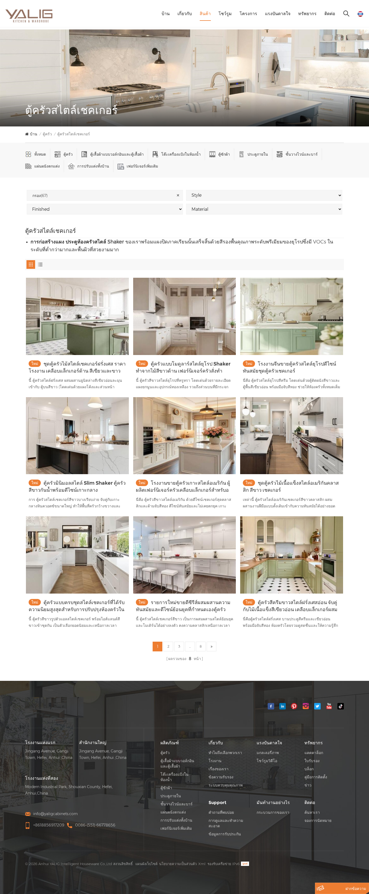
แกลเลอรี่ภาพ (268, 752)
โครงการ (248, 13)
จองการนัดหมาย (317, 820)
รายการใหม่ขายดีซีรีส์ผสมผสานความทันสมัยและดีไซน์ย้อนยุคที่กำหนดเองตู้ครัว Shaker (183, 606)
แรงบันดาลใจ (277, 13)
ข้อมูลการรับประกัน (225, 834)
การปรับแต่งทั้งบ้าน (93, 166)
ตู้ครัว (47, 134)
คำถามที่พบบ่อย (221, 812)
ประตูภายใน (257, 154)
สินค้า (205, 13)
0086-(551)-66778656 (95, 825)
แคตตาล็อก (313, 752)
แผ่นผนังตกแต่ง (47, 166)
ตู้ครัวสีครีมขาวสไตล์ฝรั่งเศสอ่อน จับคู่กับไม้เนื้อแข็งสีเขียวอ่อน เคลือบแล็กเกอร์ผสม (290, 606)
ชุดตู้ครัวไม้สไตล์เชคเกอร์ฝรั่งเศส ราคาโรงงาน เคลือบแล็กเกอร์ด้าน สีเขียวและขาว (77, 367)
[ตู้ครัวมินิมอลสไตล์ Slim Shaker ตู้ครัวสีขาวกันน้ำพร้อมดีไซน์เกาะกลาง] (77, 435)
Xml (202, 864)
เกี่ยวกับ (184, 13)
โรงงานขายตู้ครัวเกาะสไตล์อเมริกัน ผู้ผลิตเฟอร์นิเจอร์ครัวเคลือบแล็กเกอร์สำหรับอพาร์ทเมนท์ (183, 487)
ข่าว (307, 785)
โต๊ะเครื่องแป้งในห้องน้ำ (181, 154)
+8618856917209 (48, 825)
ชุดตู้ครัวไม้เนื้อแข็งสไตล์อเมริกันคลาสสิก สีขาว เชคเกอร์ (291, 486)
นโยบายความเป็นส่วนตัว (178, 864)
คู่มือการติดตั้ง (315, 777)
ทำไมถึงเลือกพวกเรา (225, 752)
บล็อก (309, 768)
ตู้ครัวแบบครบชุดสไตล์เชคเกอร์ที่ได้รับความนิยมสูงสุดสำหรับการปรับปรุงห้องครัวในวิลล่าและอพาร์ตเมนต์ (77, 606)
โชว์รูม (225, 13)
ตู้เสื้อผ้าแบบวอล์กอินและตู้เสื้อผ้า (117, 154)
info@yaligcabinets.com (55, 813)
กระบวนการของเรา (273, 812)
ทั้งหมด (40, 154)
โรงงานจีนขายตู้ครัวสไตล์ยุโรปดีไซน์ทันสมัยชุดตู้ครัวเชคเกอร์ (289, 367)
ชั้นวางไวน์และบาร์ (302, 154)
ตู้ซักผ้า (224, 154)
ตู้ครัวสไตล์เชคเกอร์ (73, 134)
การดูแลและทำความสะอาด (226, 823)
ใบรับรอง (312, 760)
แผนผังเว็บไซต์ (146, 864)
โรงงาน (215, 760)
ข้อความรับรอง (221, 777)
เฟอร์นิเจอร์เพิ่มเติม (142, 166)
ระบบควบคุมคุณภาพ (226, 785)
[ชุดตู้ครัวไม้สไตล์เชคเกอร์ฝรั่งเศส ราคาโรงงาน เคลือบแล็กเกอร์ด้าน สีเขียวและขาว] (77, 316)
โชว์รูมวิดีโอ (267, 760)
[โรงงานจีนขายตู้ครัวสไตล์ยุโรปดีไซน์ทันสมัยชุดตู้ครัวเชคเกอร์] (291, 316)
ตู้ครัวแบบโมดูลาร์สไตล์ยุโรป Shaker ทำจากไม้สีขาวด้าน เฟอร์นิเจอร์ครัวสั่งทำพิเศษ (183, 367)
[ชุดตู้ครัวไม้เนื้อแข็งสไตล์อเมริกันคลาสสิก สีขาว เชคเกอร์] (291, 435)
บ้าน (166, 13)
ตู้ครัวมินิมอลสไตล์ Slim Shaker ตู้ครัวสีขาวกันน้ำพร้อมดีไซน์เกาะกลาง (77, 486)
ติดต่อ (329, 13)
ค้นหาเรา (312, 812)
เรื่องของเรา (219, 768)
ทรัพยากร (307, 13)
